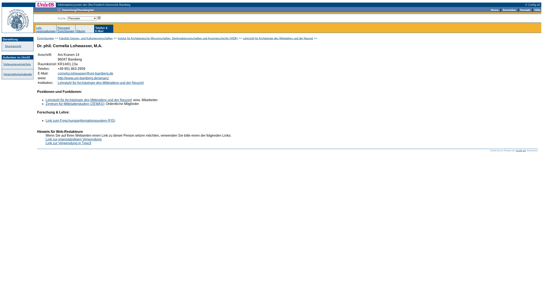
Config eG (521, 150)
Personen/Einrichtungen (65, 29)
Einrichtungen (45, 38)
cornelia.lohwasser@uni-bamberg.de (85, 73)
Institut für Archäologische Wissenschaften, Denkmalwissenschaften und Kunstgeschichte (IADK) (178, 38)
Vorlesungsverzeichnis (17, 64)
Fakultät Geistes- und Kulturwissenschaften (86, 38)
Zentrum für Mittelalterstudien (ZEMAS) (75, 104)
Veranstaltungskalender (17, 74)
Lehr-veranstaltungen (46, 29)
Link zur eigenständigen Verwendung (74, 139)
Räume (80, 31)
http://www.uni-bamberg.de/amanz (83, 78)
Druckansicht (13, 46)
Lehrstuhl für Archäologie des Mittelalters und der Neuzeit (278, 38)
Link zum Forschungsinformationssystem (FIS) (80, 120)
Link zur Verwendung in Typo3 (68, 143)
